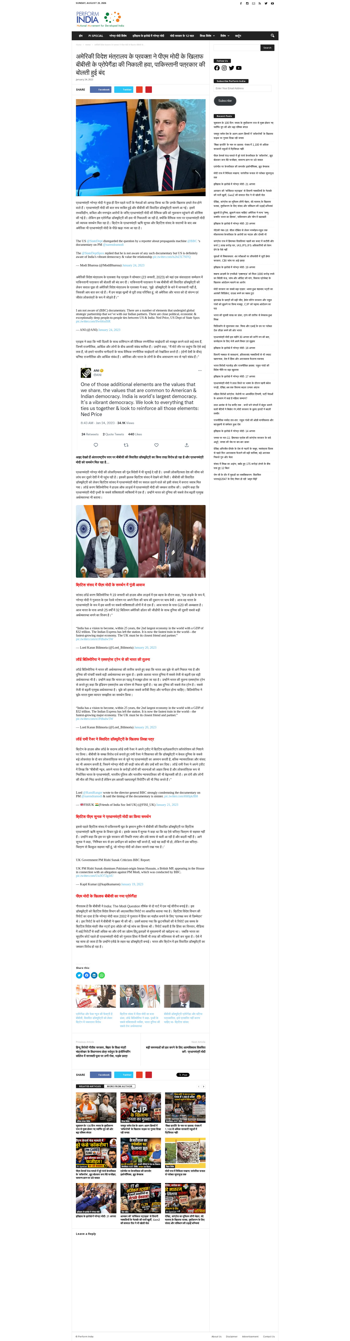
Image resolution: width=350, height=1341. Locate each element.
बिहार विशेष (170, 1166)
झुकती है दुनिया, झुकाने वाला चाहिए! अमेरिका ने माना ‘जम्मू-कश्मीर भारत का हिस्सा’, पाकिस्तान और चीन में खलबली (241, 214)
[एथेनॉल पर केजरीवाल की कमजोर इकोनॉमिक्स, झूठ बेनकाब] (141, 1153)
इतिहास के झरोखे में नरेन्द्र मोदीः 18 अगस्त (234, 348)
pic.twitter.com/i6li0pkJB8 (181, 796)
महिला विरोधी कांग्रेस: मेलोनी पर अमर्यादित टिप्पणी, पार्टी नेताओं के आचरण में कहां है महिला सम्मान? (243, 396)
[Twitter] (266, 4)
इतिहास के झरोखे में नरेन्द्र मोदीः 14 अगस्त (234, 431)
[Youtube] (272, 4)
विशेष (223, 36)
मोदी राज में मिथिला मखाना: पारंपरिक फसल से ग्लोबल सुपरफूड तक (185, 1172)
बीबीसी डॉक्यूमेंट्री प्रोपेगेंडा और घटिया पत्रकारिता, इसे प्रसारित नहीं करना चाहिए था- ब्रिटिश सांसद (183, 1018)
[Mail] (253, 4)
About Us (216, 1336)
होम (80, 36)
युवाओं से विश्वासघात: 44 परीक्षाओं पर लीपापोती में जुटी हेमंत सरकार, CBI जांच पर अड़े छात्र (242, 258)
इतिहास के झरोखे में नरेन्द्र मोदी (148, 36)
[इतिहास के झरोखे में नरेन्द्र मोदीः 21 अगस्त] (96, 1198)
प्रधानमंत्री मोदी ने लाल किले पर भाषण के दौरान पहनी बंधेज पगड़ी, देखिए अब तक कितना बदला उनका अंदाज (242, 385)
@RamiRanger (92, 792)
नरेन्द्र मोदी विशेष (118, 36)
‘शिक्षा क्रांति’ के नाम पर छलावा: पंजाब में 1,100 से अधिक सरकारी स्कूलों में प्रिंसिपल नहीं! (183, 1129)
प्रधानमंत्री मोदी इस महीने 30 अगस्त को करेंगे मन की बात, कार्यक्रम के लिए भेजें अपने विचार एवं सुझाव (242, 339)
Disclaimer (232, 1336)
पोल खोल (125, 1211)
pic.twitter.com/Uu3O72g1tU (94, 875)
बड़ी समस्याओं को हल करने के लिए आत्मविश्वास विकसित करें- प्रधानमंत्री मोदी (175, 1049)
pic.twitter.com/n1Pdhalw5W (94, 639)
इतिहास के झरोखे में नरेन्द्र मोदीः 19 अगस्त (234, 267)
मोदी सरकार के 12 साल (182, 36)
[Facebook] (241, 4)
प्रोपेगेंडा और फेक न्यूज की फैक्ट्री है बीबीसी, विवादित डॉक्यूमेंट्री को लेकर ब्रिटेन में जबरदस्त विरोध (94, 1018)
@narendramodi (113, 244)
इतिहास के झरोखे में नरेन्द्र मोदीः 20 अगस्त (234, 223)
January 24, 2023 (133, 265)
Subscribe (225, 100)
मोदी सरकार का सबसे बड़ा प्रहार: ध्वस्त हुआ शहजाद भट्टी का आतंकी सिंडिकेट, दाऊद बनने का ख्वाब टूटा (243, 291)
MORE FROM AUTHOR (119, 1086)
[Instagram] (247, 4)
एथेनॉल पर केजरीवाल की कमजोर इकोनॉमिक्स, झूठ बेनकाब (136, 1172)
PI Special (96, 36)
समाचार (79, 49)
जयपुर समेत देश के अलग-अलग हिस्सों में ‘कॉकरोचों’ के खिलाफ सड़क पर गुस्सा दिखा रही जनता (141, 1129)
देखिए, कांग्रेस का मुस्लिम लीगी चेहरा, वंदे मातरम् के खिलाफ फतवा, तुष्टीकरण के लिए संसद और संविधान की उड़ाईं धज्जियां (185, 1219)
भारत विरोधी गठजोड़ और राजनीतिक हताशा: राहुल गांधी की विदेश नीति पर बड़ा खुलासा (241, 367)
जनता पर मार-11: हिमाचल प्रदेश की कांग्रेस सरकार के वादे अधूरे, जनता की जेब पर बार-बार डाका (242, 440)
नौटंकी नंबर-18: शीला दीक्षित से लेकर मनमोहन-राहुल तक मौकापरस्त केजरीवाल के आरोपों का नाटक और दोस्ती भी (241, 232)
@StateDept (94, 241)
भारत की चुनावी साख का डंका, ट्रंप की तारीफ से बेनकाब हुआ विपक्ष (243, 317)
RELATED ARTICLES (90, 1086)
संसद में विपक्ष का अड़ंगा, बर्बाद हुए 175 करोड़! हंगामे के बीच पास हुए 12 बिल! (242, 466)
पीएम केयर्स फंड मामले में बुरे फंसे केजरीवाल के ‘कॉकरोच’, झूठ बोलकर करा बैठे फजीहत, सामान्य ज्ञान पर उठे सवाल (96, 1174)
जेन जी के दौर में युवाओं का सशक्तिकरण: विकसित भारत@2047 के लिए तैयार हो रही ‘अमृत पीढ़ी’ (237, 477)
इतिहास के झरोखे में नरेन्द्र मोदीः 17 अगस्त (234, 376)
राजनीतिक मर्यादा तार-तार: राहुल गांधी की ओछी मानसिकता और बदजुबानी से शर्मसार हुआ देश (243, 422)
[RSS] (259, 4)
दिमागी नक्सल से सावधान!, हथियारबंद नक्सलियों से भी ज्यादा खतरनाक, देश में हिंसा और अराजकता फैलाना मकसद (242, 356)
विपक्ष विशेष (205, 36)
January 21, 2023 (167, 804)
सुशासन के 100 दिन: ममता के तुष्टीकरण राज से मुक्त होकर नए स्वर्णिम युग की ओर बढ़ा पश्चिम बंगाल (94, 1129)
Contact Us (269, 1336)
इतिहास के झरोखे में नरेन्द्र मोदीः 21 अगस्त (96, 1216)
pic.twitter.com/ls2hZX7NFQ (172, 256)
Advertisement (250, 1336)
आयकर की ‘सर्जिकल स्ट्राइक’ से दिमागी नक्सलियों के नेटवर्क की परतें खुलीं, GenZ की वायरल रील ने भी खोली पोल (140, 1219)
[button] (272, 35)
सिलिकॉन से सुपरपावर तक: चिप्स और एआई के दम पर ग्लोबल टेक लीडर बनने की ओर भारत (243, 328)
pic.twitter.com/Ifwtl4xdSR (93, 321)
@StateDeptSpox (93, 253)
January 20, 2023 (145, 647)
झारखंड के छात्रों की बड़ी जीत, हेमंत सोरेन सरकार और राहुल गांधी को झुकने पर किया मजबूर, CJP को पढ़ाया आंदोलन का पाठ (243, 304)
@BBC (192, 241)
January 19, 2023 (132, 884)
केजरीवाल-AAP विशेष (174, 1121)
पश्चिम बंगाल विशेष (83, 1121)
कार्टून (238, 36)
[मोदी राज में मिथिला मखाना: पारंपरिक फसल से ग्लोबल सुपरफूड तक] (185, 1153)
